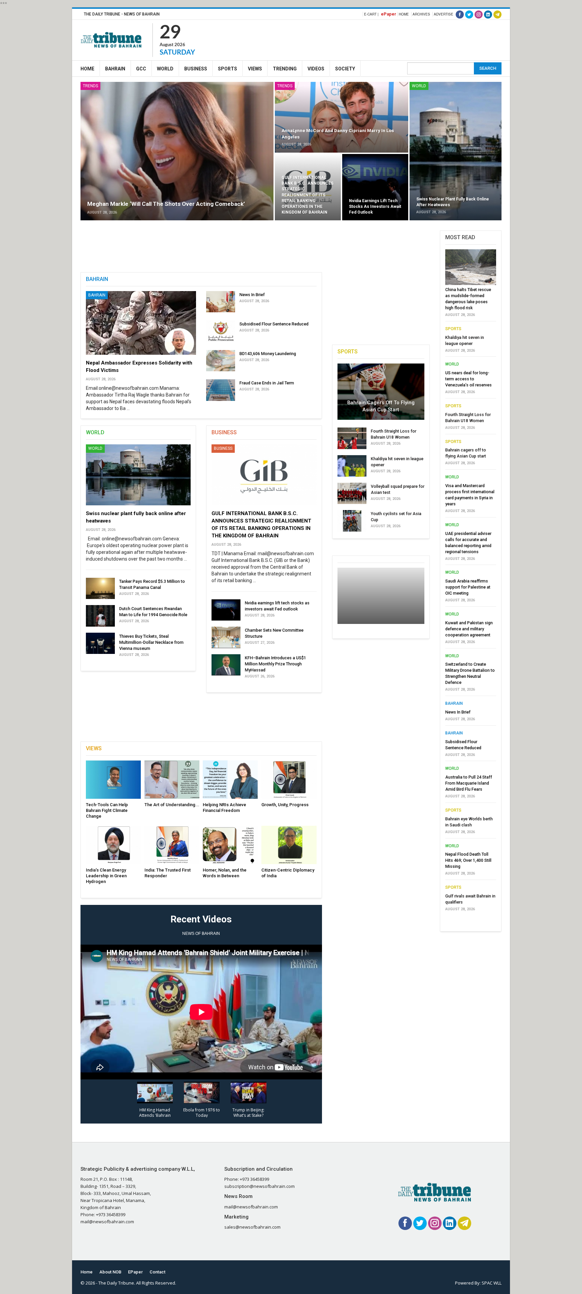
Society (345, 68)
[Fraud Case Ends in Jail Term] (220, 390)
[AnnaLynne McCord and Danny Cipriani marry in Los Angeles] (341, 117)
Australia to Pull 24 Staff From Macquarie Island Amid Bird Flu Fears (468, 783)
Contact (157, 1271)
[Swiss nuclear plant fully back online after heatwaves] (455, 151)
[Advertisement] (379, 39)
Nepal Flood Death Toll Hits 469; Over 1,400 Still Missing (468, 860)
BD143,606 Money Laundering (267, 353)
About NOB (110, 1271)
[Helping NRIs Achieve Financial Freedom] (230, 779)
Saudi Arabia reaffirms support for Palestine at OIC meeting (467, 587)
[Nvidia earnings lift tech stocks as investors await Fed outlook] (375, 187)
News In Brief (252, 294)
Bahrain (115, 68)
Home (404, 14)
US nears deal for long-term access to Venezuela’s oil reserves (468, 378)
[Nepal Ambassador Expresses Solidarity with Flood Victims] (141, 323)
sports (453, 328)
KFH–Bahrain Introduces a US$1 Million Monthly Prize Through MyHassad (275, 663)
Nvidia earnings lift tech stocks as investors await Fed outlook (375, 206)
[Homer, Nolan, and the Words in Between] (230, 845)
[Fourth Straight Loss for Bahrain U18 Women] (351, 438)
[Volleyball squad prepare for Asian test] (351, 493)
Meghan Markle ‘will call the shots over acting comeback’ (166, 203)
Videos (316, 68)
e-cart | (371, 14)
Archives (421, 14)
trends (90, 86)
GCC (141, 68)
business (223, 448)
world (419, 86)
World (165, 68)
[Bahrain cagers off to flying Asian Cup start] (381, 391)
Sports (227, 68)
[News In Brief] (220, 302)
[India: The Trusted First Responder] (171, 845)
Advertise (443, 14)
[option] (470, 582)
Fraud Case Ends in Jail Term (266, 382)
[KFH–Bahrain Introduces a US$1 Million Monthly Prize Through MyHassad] (226, 665)
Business (195, 68)
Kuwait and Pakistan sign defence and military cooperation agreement (469, 628)
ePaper (388, 14)
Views (255, 68)
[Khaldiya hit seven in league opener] (351, 466)
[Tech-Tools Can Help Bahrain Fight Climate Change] (113, 779)
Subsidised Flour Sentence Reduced (274, 323)
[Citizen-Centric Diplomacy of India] (288, 845)
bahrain (454, 703)
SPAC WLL (492, 1283)
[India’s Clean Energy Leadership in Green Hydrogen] (113, 845)
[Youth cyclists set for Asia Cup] (351, 521)
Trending (285, 68)
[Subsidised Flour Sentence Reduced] (220, 331)
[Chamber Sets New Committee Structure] (226, 637)
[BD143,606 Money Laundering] (220, 361)
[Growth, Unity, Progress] (288, 779)
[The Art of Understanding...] (171, 779)
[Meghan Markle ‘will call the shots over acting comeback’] (177, 151)
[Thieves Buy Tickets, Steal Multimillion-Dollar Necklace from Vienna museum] (100, 643)
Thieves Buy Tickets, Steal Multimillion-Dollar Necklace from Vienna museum (151, 642)
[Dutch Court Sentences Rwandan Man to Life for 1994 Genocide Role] (100, 616)
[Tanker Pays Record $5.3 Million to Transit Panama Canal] (100, 588)
